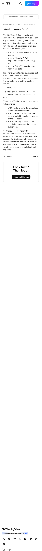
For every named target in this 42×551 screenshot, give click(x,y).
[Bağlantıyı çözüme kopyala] (27, 29)
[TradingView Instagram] (20, 538)
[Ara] (20, 3)
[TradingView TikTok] (36, 538)
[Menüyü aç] (3, 3)
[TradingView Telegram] (30, 538)
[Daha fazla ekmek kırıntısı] (19, 24)
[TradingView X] (3, 538)
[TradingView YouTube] (14, 538)
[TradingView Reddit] (3, 544)
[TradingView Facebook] (9, 538)
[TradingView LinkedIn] (25, 538)
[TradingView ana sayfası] (8, 3)
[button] (9, 24)
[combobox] (21, 16)
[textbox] (22, 17)
